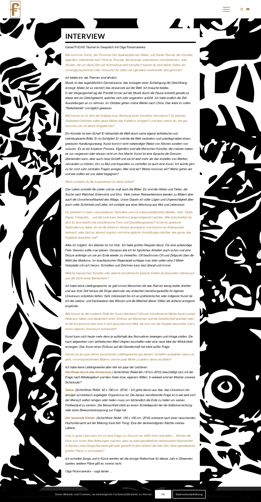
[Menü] (225, 9)
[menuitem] (225, 9)
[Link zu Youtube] (248, 9)
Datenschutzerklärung (189, 494)
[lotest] (16, 9)
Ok (163, 494)
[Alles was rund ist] (258, 251)
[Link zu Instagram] (242, 9)
